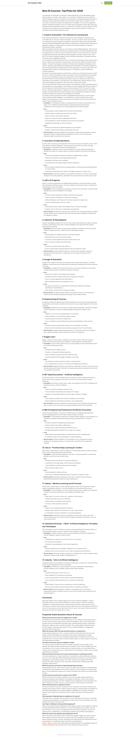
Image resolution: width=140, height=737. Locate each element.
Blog (102, 3)
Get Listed (108, 3)
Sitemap (81, 734)
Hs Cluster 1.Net (34, 3)
